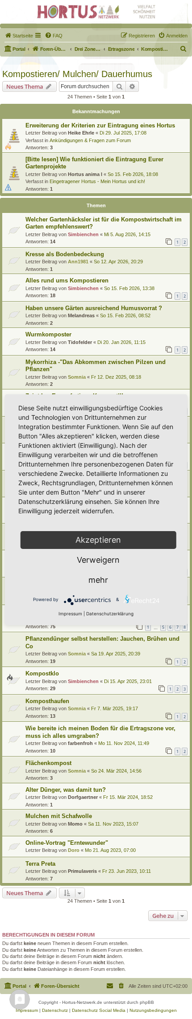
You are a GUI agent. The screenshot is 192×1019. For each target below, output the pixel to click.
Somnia (77, 377)
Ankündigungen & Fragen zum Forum (90, 140)
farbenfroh (80, 743)
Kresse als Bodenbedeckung (64, 254)
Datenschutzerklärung (110, 613)
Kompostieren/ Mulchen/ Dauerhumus (77, 74)
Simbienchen (83, 234)
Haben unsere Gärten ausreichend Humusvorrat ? (93, 308)
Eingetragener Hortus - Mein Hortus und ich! (97, 181)
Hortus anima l (85, 174)
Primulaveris (82, 871)
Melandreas (81, 315)
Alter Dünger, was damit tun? (65, 789)
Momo (75, 824)
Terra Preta (40, 863)
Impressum (70, 613)
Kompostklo (42, 673)
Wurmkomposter (48, 334)
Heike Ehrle (81, 132)
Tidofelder (80, 342)
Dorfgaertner (83, 797)
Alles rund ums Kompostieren (67, 280)
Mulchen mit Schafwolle (58, 816)
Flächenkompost (48, 763)
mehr (98, 580)
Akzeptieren (98, 539)
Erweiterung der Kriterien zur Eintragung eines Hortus (100, 125)
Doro (73, 850)
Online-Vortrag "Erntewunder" (66, 842)
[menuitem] (18, 35)
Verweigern (98, 560)
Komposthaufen (47, 701)
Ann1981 (78, 261)
